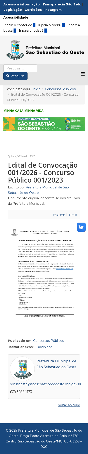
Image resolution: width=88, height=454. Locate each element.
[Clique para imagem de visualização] (44, 274)
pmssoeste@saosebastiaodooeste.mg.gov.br (45, 384)
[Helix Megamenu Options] (83, 74)
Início (36, 89)
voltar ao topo (69, 405)
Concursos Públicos (60, 89)
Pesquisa (17, 76)
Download (44, 347)
